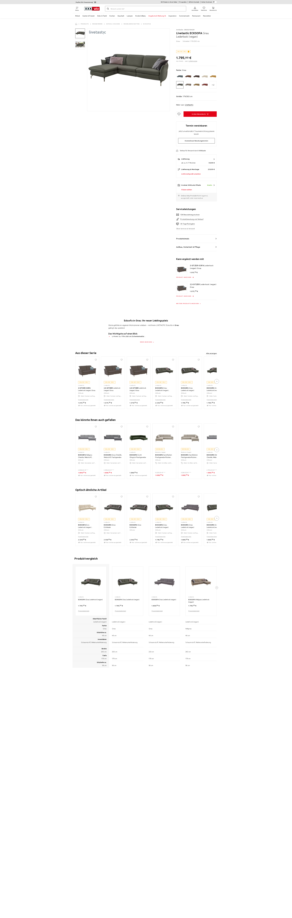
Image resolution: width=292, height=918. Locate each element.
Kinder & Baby (140, 16)
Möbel (77, 16)
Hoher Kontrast (206, 2)
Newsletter (207, 16)
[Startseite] (76, 24)
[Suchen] (108, 8)
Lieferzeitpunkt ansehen (191, 174)
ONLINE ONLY (182, 51)
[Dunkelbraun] (196, 76)
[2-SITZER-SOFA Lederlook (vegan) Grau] (181, 269)
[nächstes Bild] (216, 381)
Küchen (112, 16)
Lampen (130, 16)
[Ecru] (205, 76)
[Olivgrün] (196, 85)
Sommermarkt (184, 16)
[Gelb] (213, 76)
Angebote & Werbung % (157, 16)
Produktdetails (182, 238)
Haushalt (121, 16)
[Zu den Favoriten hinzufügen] (179, 114)
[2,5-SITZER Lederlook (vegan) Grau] (181, 288)
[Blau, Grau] (180, 76)
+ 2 (213, 85)
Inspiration (172, 16)
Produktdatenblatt (83, 399)
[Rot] (205, 85)
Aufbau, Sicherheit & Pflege (188, 247)
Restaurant (196, 16)
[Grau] (180, 85)
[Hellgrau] (188, 85)
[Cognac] (188, 76)
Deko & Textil (102, 16)
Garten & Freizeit (88, 16)
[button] (80, 33)
